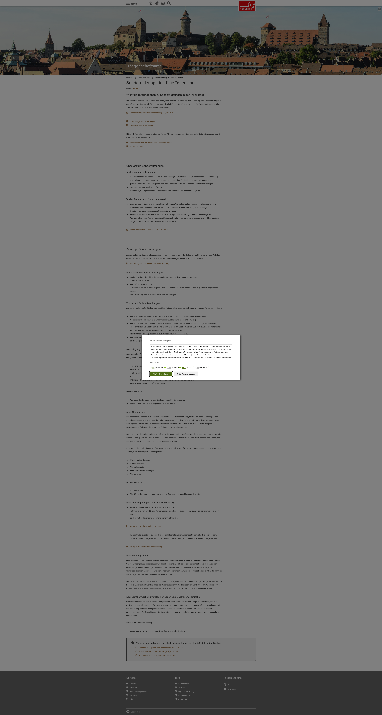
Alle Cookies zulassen (161, 374)
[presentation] (165, 367)
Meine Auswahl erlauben (186, 374)
